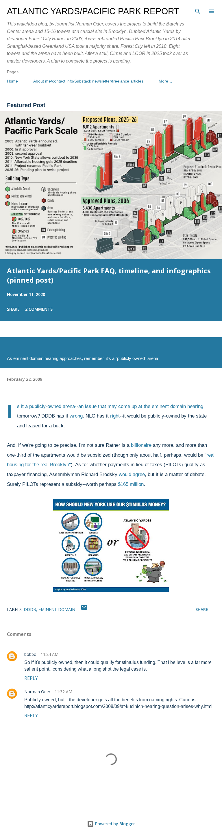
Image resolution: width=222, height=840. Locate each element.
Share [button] (13, 309)
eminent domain (56, 609)
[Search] (197, 10)
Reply (31, 678)
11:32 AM (63, 691)
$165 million (131, 484)
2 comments (39, 309)
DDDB (30, 609)
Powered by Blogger (114, 823)
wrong (76, 416)
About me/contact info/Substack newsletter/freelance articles (88, 81)
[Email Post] (84, 609)
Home (12, 81)
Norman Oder (37, 691)
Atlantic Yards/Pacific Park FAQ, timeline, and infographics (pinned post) (109, 275)
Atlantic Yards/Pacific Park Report (93, 11)
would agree (132, 474)
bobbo (30, 654)
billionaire (141, 445)
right (115, 416)
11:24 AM (49, 654)
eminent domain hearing (177, 406)
